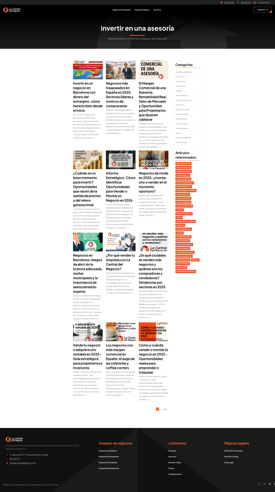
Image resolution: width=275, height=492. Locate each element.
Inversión (195, 260)
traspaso (179, 210)
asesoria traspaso (182, 248)
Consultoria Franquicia (184, 183)
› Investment (179, 105)
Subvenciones (181, 267)
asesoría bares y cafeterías (185, 190)
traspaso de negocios (184, 213)
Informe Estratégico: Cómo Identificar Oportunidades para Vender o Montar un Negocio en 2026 (121, 186)
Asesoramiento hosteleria (185, 221)
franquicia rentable (183, 202)
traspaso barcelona (183, 171)
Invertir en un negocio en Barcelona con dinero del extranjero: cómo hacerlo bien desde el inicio (88, 96)
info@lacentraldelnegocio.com (23, 463)
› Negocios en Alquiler (182, 109)
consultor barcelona (184, 206)
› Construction (180, 77)
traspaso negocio (182, 175)
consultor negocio (183, 179)
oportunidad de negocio (184, 252)
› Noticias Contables (182, 114)
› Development (180, 86)
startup (179, 217)
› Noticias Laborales (181, 128)
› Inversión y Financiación (183, 100)
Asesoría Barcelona (183, 163)
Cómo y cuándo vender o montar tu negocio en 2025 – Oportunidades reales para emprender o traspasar (153, 358)
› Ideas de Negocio (181, 95)
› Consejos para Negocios (184, 72)
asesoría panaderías (183, 237)
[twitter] (264, 484)
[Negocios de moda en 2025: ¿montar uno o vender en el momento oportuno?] (153, 159)
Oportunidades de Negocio (185, 271)
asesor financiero (182, 240)
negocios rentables (183, 198)
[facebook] (259, 484)
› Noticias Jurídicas (181, 124)
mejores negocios (182, 194)
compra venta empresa (184, 244)
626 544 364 (229, 2)
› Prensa (177, 133)
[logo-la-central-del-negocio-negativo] (11, 8)
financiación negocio (184, 256)
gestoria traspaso (182, 260)
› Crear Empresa (180, 81)
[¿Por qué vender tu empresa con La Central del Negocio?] (121, 242)
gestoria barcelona (183, 167)
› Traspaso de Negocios (183, 138)
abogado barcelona (183, 229)
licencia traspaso (182, 263)
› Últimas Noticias (181, 142)
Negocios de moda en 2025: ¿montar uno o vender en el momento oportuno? (153, 182)
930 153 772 (246, 2)
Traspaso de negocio (183, 186)
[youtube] (270, 484)
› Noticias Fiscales (181, 119)
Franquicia (180, 225)
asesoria (179, 233)
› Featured (178, 91)
